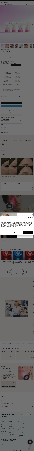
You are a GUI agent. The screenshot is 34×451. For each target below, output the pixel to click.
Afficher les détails (28, 229)
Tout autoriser (28, 232)
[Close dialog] (32, 214)
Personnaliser (16, 232)
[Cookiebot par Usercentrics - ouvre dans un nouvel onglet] (29, 217)
